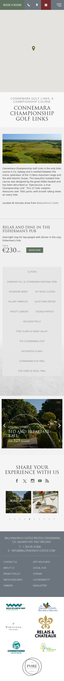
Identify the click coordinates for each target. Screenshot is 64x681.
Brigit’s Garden (19, 311)
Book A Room (12, 5)
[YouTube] (40, 480)
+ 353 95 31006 (32, 547)
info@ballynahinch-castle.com (33, 550)
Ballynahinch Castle (47, 202)
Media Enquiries (13, 579)
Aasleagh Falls (32, 321)
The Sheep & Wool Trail (32, 370)
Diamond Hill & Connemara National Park (32, 281)
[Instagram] (32, 480)
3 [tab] (19, 519)
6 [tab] (34, 519)
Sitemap (37, 573)
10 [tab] (54, 519)
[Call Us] (29, 5)
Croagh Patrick (44, 311)
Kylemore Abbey (18, 291)
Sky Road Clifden (45, 291)
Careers (8, 585)
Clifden (32, 271)
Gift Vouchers (41, 561)
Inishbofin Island (32, 351)
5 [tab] (29, 519)
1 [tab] (9, 519)
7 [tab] (39, 519)
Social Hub (39, 567)
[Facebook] (17, 480)
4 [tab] (24, 519)
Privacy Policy (11, 573)
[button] (33, 48)
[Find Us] (37, 5)
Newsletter (40, 585)
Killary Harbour (18, 301)
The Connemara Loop (32, 341)
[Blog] (47, 480)
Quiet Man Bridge (45, 301)
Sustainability (41, 579)
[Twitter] (24, 480)
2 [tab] (14, 519)
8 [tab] (44, 519)
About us (8, 567)
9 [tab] (49, 519)
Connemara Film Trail (32, 361)
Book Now (35, 250)
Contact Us (10, 561)
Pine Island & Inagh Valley (32, 331)
